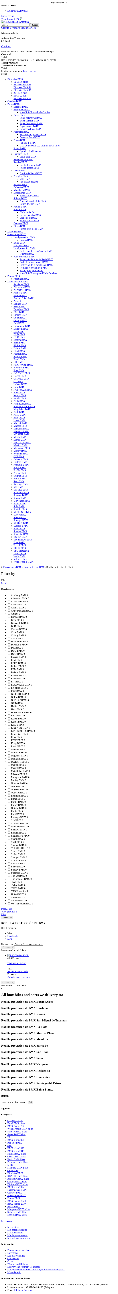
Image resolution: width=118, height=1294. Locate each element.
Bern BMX (19, 306)
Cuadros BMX (14, 101)
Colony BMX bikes (17, 1181)
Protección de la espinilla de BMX (36, 259)
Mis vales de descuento (18, 1238)
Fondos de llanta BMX (31, 173)
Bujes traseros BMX (29, 120)
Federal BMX (20, 353)
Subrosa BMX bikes (17, 1212)
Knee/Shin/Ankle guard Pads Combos (38, 273)
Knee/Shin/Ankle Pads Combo (35, 112)
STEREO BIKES (22, 512)
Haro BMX (19, 387)
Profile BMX (20, 470)
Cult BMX (19, 323)
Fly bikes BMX (21, 367)
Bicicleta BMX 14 (22, 84)
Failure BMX (20, 348)
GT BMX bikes (15, 1120)
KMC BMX (20, 414)
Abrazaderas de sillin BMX (33, 201)
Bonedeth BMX (21, 309)
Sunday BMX (20, 531)
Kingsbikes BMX (22, 409)
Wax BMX (25, 179)
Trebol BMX (20, 545)
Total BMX (19, 542)
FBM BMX (19, 351)
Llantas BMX (20, 170)
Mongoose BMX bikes (18, 1209)
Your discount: (10, 19)
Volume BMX (20, 559)
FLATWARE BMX (23, 365)
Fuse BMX (19, 370)
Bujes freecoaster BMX (31, 123)
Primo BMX (20, 467)
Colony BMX (20, 320)
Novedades (12, 1253)
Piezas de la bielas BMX (31, 229)
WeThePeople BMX (23, 562)
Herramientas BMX (17, 1190)
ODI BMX (19, 456)
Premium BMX (21, 464)
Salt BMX (19, 487)
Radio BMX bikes (16, 1159)
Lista (9, 938)
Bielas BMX (20, 226)
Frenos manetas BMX (30, 215)
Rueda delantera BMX (31, 165)
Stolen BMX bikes (16, 1134)
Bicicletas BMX (15, 79)
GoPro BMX (20, 376)
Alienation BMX (22, 287)
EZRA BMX (20, 345)
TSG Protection (21, 550)
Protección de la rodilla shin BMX (36, 265)
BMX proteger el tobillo (31, 270)
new (9, 1145)
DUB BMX (19, 334)
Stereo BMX (20, 514)
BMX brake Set (27, 212)
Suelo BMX (19, 528)
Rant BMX (19, 481)
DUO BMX (19, 337)
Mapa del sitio (14, 1272)
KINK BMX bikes (16, 1153)
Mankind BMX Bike (17, 1167)
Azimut (17, 301)
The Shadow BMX (23, 539)
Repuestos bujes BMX (31, 129)
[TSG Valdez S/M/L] (18, 955)
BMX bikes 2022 (15, 1187)
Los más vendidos (16, 1255)
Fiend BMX (19, 359)
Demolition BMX (22, 326)
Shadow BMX (21, 495)
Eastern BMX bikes (17, 1215)
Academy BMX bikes (18, 1178)
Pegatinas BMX (21, 278)
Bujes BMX (19, 115)
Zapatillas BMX (15, 231)
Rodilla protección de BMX (33, 267)
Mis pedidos (13, 1227)
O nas (10, 1261)
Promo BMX (13, 276)
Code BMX (19, 317)
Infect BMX (19, 392)
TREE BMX (20, 548)
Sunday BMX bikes (17, 1131)
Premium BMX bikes (17, 1162)
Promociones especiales (18, 1250)
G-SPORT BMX (22, 373)
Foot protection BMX (24, 256)
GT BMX (18, 381)
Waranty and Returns (17, 1264)
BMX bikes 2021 (15, 1140)
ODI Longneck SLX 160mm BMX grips (40, 145)
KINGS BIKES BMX (24, 406)
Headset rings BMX (29, 195)
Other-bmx (12, 1170)
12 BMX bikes (21, 81)
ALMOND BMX (22, 290)
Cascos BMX (26, 240)
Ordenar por (7, 944)
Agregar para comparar (18, 977)
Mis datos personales (17, 1235)
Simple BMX (20, 498)
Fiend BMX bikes (16, 1123)
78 (8, 1137)
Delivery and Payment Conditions (23, 1266)
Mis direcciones (15, 1232)
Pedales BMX (20, 184)
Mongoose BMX (22, 448)
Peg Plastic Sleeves (29, 181)
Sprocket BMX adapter (31, 151)
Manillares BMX (22, 190)
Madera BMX (20, 426)
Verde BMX (20, 556)
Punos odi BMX (28, 143)
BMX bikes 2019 (15, 1151)
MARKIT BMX (22, 434)
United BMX (20, 553)
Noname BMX (21, 453)
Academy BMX (21, 284)
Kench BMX (20, 395)
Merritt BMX (20, 439)
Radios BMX (20, 206)
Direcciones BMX (22, 192)
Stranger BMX (21, 520)
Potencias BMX (21, 131)
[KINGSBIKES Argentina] (15, 22)
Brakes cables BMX (29, 220)
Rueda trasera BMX (29, 167)
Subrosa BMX (21, 525)
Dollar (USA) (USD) (17, 10)
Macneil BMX (21, 423)
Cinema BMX (20, 315)
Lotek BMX (20, 420)
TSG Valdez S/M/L (16, 963)
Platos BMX (20, 148)
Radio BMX (20, 478)
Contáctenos (13, 1258)
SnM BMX (19, 506)
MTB (10, 1165)
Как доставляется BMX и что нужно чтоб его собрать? (36, 1269)
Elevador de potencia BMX (33, 134)
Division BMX (21, 328)
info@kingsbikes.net (24, 1290)
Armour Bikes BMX (24, 298)
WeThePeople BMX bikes (20, 1129)
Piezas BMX (13, 104)
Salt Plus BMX (21, 489)
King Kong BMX (22, 403)
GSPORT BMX (21, 378)
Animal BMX (20, 295)
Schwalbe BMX (21, 492)
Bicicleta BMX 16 (22, 87)
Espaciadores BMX (29, 126)
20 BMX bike (20, 93)
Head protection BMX (24, 237)
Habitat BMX (20, 384)
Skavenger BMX (22, 500)
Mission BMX (21, 445)
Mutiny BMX (20, 451)
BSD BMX (19, 312)
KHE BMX (19, 401)
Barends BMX (21, 106)
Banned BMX (20, 303)
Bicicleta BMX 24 (22, 98)
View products (9, 911)
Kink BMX (19, 412)
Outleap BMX (21, 462)
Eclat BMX (19, 342)
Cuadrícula (12, 936)
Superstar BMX (21, 534)
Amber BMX (20, 292)
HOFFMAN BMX (23, 389)
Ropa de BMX (14, 1142)
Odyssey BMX (21, 459)
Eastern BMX (20, 340)
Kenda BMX (20, 398)
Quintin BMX (20, 475)
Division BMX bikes (17, 1184)
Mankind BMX (21, 431)
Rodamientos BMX (23, 159)
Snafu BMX (20, 503)
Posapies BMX (21, 176)
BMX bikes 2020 (15, 1148)
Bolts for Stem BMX (30, 137)
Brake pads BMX (28, 217)
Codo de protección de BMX (34, 262)
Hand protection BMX (24, 248)
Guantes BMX (27, 254)
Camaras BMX (21, 154)
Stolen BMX (20, 517)
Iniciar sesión (7, 16)
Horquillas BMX (22, 109)
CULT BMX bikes (16, 1156)
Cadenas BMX (21, 223)
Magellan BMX (21, 428)
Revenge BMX (21, 484)
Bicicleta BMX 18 (22, 90)
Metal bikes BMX (22, 442)
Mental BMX (20, 437)
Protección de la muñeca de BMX (36, 251)
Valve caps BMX (28, 156)
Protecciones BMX (16, 234)
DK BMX (19, 331)
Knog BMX (19, 417)
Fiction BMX (20, 356)
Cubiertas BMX (21, 187)
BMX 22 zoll (20, 95)
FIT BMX (19, 362)
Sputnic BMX (20, 509)
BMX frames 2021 (16, 1126)
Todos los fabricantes (17, 281)
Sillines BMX (20, 198)
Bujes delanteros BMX (31, 118)
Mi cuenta (6, 1221)
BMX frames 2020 (16, 1201)
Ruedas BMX (20, 162)
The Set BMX (20, 537)
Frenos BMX (20, 209)
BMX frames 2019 (16, 1203)
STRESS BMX (21, 523)
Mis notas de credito (17, 1229)
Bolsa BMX (19, 242)
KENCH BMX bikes (17, 1176)
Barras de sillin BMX (30, 204)
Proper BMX (20, 473)
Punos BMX (20, 140)
